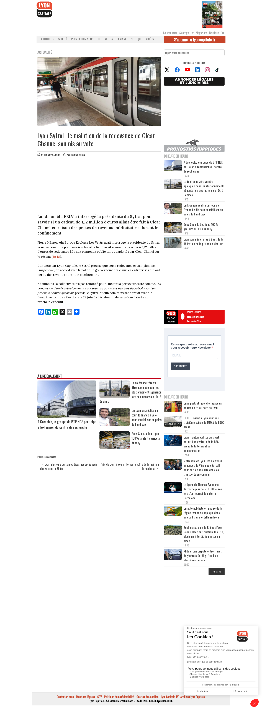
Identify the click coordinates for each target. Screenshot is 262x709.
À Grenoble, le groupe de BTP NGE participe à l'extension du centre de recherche (66, 424)
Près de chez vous (82, 39)
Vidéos (150, 39)
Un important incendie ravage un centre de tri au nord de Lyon (203, 405)
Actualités (47, 39)
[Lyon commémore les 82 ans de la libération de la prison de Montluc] (173, 243)
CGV (99, 697)
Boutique (214, 33)
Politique (136, 39)
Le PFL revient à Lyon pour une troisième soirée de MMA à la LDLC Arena (204, 422)
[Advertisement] (99, 186)
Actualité (52, 456)
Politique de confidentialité (119, 697)
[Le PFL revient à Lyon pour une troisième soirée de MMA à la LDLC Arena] (173, 422)
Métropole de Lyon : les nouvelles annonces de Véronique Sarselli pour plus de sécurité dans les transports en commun (203, 467)
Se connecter (170, 33)
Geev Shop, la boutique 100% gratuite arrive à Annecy (146, 438)
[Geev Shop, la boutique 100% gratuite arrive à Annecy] (114, 448)
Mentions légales (85, 697)
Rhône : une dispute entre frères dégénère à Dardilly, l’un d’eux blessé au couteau (203, 555)
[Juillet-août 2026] (212, 14)
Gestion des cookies (147, 697)
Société (62, 39)
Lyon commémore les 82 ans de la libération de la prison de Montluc (203, 241)
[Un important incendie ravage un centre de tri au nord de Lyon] (173, 407)
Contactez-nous (65, 697)
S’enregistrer (186, 33)
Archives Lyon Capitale (192, 697)
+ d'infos (216, 571)
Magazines (201, 33)
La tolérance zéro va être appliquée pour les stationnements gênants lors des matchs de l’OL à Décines (204, 188)
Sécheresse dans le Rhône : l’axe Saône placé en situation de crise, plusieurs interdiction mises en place (204, 534)
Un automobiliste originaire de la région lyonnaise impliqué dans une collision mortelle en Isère (203, 512)
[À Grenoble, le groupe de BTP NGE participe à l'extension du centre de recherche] (66, 417)
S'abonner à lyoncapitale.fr (194, 39)
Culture (102, 39)
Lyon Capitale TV (170, 697)
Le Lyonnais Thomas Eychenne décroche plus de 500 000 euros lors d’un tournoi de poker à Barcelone (203, 491)
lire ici (56, 256)
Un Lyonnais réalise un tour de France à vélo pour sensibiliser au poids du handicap (146, 417)
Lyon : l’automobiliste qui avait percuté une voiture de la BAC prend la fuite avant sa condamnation (201, 444)
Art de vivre (118, 39)
